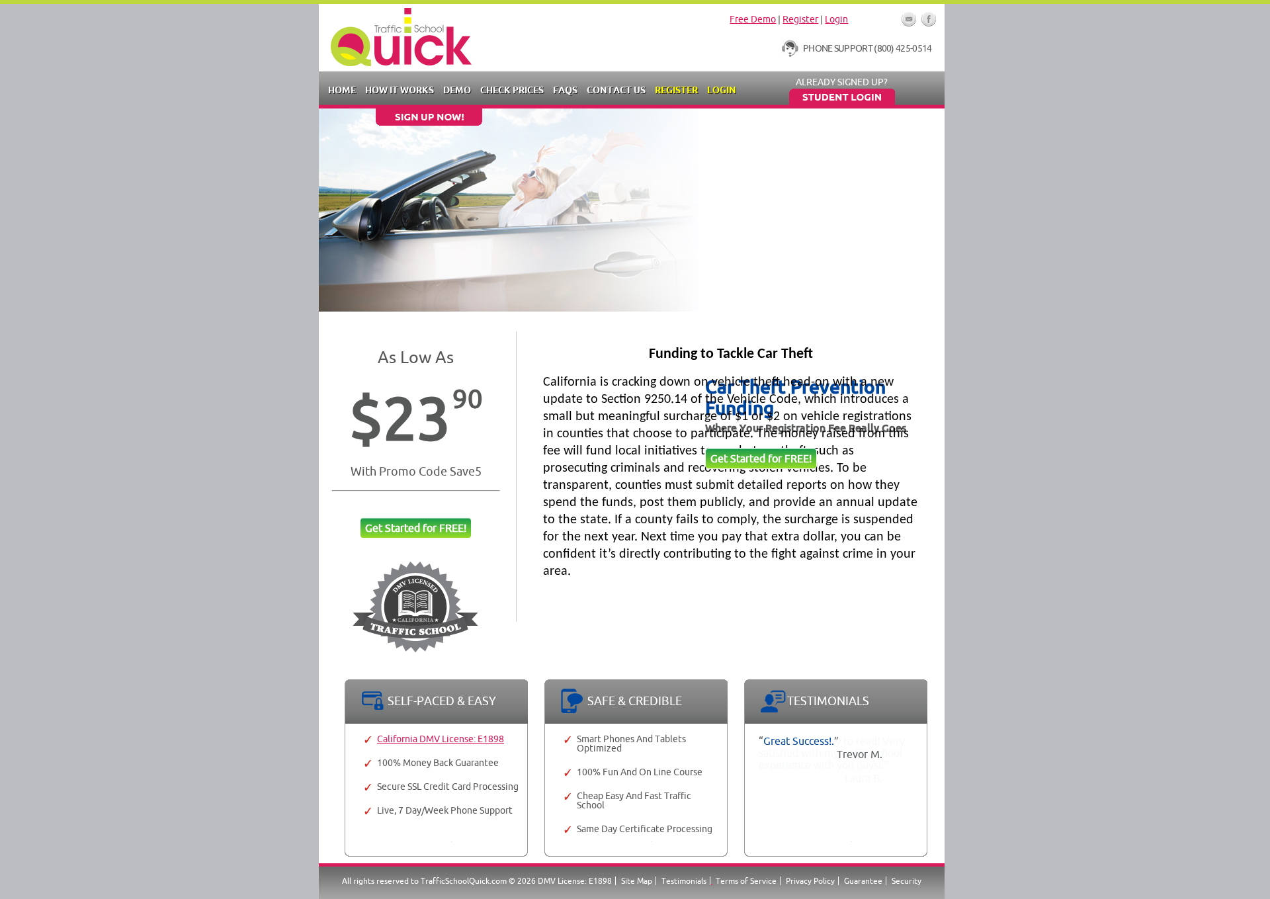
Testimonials (683, 881)
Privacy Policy (810, 881)
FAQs (565, 90)
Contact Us (616, 90)
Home (342, 90)
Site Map (636, 881)
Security (906, 881)
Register (800, 19)
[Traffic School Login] (841, 102)
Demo (457, 90)
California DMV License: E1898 (440, 739)
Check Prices (512, 90)
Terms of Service (746, 881)
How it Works (399, 90)
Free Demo (753, 19)
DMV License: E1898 (575, 881)
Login (836, 19)
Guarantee (863, 881)
